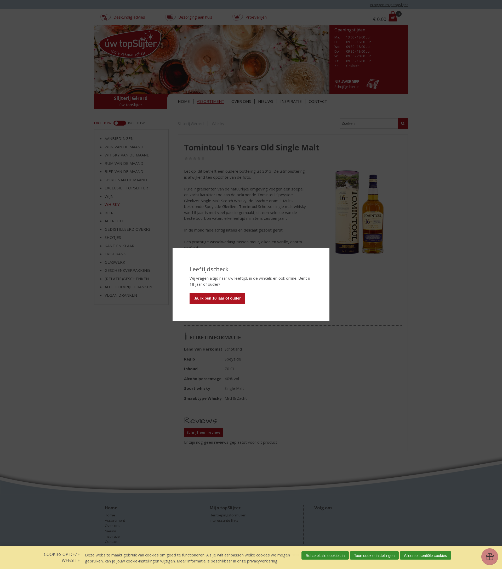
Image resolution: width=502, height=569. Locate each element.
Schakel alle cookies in (325, 555)
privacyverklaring (262, 561)
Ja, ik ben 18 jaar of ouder (217, 298)
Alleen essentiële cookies (425, 555)
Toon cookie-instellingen (374, 555)
